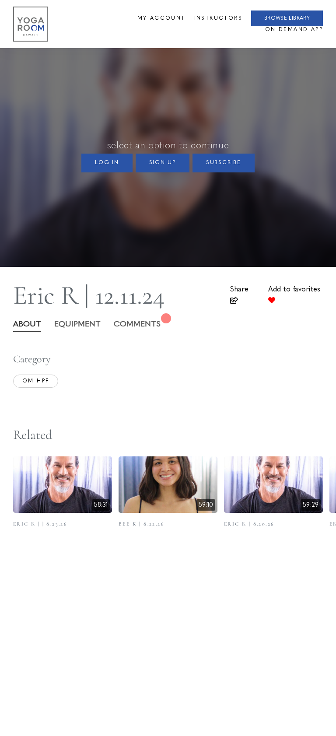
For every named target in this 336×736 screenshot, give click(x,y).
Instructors (218, 18)
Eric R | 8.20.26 (249, 524)
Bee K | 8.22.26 (141, 524)
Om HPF (35, 381)
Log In (107, 162)
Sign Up (162, 162)
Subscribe (223, 162)
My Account (161, 18)
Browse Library (287, 18)
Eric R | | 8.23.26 (40, 524)
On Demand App (294, 29)
